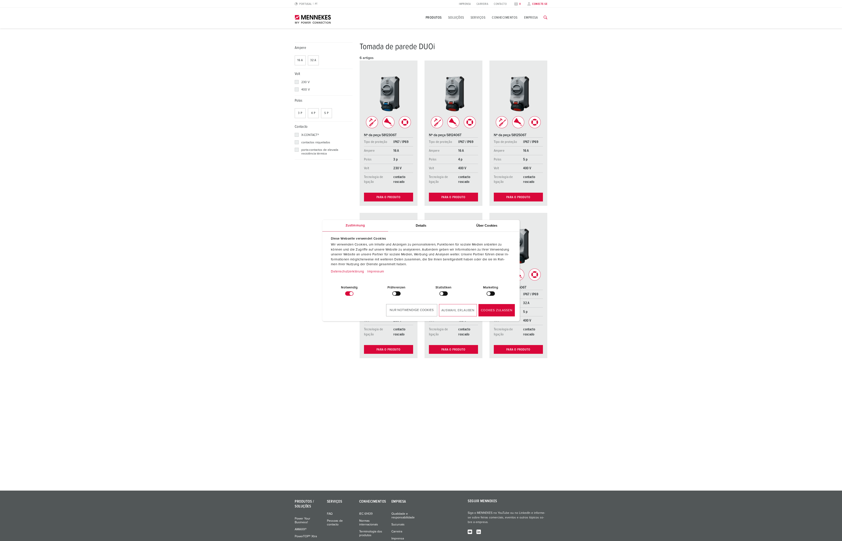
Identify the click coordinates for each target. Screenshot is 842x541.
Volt (297, 74)
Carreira (482, 4)
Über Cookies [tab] (486, 225)
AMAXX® (301, 529)
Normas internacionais (368, 522)
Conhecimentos (504, 17)
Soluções (456, 17)
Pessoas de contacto (335, 522)
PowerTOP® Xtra (306, 536)
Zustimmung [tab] (355, 225)
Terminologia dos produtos (370, 533)
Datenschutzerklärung (347, 271)
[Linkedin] (478, 531)
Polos (299, 101)
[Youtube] (470, 531)
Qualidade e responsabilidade (403, 515)
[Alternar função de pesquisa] (545, 17)
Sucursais (398, 524)
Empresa (531, 17)
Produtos (434, 17)
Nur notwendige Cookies (412, 310)
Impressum (375, 271)
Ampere (300, 48)
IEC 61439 (366, 513)
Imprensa (465, 4)
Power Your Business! (302, 520)
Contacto (500, 4)
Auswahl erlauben (458, 310)
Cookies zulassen (496, 310)
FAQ (330, 513)
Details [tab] (421, 225)
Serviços (478, 17)
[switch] (396, 293)
